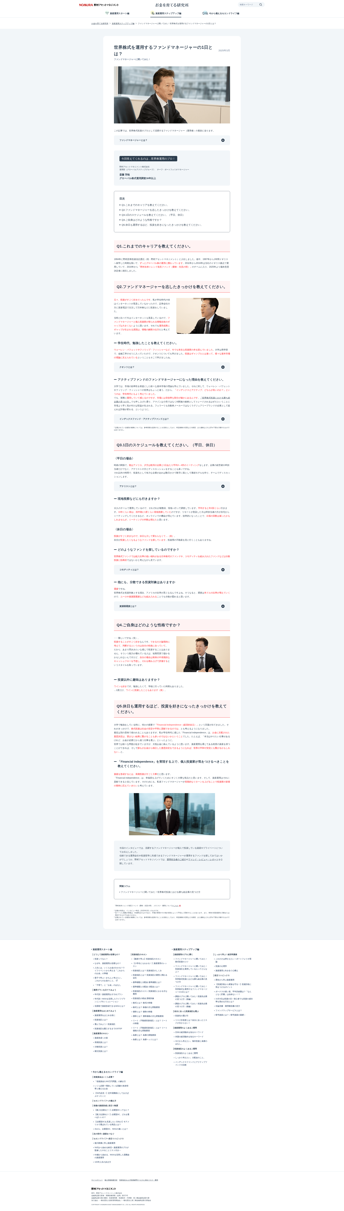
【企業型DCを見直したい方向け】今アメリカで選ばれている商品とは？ (112, 1123)
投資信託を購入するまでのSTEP (108, 1029)
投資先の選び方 (181, 1016)
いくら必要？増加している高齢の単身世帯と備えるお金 (111, 1087)
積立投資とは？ (101, 1051)
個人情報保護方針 (111, 1180)
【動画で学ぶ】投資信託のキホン (147, 959)
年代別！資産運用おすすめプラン (109, 994)
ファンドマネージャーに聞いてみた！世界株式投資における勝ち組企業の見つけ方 (160, 892)
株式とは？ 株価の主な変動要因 (146, 1007)
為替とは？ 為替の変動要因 (144, 1035)
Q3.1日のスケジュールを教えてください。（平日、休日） (153, 215)
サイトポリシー (97, 1180)
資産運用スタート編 (119, 13)
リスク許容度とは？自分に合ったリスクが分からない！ (191, 1021)
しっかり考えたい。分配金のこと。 (190, 1058)
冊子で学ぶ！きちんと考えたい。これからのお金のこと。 (109, 979)
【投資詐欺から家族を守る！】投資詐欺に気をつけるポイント (233, 985)
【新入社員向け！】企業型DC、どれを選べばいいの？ (112, 1115)
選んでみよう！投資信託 (105, 1024)
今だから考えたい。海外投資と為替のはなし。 (191, 1042)
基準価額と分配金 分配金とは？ (146, 987)
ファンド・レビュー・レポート (203, 859)
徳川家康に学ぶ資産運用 (105, 1143)
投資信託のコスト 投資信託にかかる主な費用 (150, 992)
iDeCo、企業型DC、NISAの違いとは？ (111, 1129)
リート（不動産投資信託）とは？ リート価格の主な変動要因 (150, 1029)
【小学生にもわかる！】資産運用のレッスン (150, 964)
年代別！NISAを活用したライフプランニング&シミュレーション (110, 1000)
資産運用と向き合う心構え (227, 970)
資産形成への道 (101, 1038)
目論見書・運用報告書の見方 (228, 1006)
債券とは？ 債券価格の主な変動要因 (148, 1016)
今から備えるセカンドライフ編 (224, 13)
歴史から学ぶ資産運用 (225, 980)
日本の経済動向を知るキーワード (189, 1032)
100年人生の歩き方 (103, 1162)
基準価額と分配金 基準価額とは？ (147, 982)
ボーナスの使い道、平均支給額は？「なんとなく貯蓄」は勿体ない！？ (233, 992)
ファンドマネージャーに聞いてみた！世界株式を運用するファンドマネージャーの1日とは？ (191, 989)
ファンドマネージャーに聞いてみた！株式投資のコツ (191, 960)
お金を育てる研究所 (99, 23)
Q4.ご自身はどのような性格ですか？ (142, 220)
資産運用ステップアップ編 (168, 13)
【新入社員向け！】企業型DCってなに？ (112, 1110)
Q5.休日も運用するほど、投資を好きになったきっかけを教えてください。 (162, 225)
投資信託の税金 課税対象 (143, 998)
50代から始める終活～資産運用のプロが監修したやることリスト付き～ (112, 1148)
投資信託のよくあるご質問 (186, 1053)
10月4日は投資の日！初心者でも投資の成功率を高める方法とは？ (234, 1000)
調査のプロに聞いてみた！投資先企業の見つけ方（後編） (191, 1005)
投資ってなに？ (101, 959)
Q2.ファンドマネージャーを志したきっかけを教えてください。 (156, 210)
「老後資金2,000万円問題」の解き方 (110, 1081)
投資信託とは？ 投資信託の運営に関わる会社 (150, 976)
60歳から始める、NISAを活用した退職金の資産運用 (112, 1156)
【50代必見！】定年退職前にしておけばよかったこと (112, 1094)
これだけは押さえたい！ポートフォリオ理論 (233, 960)
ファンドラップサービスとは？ (229, 1010)
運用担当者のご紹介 (176, 859)
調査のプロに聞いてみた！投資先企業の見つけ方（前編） (191, 997)
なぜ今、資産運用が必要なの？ (108, 963)
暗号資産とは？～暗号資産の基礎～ (231, 1015)
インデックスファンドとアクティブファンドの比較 (191, 1063)
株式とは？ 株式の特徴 (142, 1003)
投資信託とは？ (101, 1020)
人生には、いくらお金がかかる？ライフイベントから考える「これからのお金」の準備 (110, 970)
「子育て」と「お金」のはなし (108, 985)
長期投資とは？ (101, 1042)
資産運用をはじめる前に (105, 1015)
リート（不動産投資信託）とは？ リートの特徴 (150, 1021)
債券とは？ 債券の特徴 (142, 1012)
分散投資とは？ (101, 1047)
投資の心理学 (221, 966)
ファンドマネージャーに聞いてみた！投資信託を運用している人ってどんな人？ (191, 969)
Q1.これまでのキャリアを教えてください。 (145, 205)
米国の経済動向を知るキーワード (189, 1037)
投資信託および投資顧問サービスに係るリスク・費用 (138, 1180)
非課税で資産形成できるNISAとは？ (110, 1006)
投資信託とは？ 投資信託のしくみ (147, 970)
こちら (176, 906)
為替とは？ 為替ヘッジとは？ (145, 1039)
